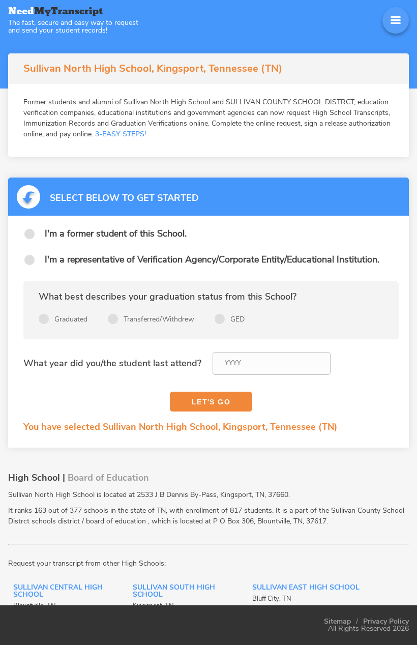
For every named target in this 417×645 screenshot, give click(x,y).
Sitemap (337, 621)
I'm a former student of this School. (116, 233)
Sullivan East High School (306, 588)
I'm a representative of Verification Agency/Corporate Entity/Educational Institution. (212, 259)
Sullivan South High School (174, 591)
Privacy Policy (386, 621)
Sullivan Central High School (58, 591)
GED (237, 319)
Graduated (70, 319)
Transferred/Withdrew (159, 319)
